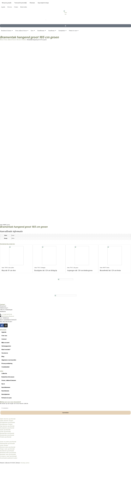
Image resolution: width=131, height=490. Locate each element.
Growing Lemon (25, 463)
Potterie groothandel (5, 437)
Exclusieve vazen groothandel (8, 456)
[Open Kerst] (34, 30)
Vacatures (5, 353)
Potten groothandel (5, 431)
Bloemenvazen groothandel (7, 447)
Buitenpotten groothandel (7, 435)
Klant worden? (6, 349)
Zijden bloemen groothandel (7, 419)
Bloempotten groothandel (7, 433)
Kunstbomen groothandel (7, 450)
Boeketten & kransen (8, 377)
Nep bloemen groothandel (7, 426)
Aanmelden (65, 412)
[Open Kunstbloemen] (45, 30)
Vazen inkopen (4, 445)
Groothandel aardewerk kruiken (8, 458)
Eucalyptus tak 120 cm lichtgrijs (45, 270)
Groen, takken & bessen (10, 39)
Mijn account (5, 342)
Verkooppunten (6, 346)
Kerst (3, 384)
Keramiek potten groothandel (8, 452)
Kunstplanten (6, 394)
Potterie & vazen (7, 398)
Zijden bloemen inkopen (6, 420)
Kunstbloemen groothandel (7, 422)
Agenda (4, 332)
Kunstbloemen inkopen (6, 424)
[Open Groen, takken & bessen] (27, 30)
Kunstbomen (5, 391)
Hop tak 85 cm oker (9, 270)
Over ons (4, 335)
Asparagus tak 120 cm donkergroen (79, 270)
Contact (4, 339)
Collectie (4, 373)
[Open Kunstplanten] (66, 30)
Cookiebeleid (5, 367)
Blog (3, 356)
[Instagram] (6, 325)
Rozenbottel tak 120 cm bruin (110, 270)
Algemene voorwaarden (9, 360)
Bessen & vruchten (21, 39)
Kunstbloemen (6, 387)
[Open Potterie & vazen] (78, 30)
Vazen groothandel (5, 429)
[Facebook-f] (2, 325)
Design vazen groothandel (7, 449)
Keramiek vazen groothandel (8, 454)
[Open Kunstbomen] (55, 30)
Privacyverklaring (7, 363)
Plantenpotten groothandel (7, 443)
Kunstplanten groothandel (7, 428)
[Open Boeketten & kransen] (12, 30)
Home (1, 39)
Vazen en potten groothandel (8, 441)
